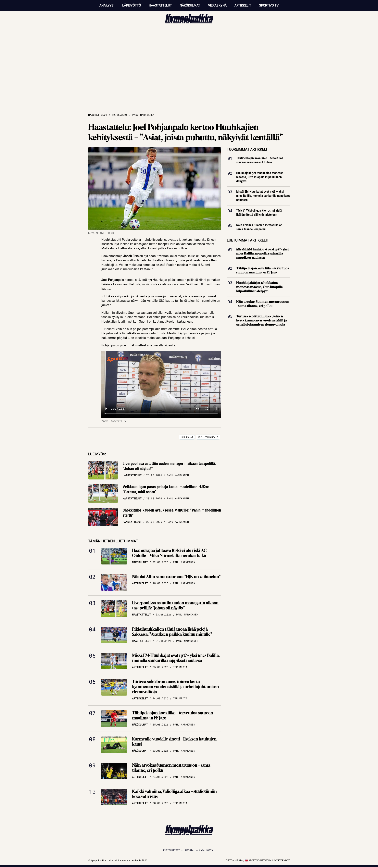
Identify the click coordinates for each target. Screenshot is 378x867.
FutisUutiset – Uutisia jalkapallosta (188, 850)
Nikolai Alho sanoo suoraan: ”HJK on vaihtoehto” (176, 576)
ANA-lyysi (106, 5)
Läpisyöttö (131, 5)
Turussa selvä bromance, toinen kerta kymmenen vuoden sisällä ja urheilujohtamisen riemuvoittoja (175, 686)
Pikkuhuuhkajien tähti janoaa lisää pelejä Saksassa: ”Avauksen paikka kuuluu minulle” (172, 632)
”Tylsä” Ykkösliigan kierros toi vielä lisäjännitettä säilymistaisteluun (259, 213)
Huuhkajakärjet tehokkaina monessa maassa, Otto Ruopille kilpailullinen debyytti (259, 177)
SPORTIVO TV (269, 5)
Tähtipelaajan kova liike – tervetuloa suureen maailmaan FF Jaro (172, 715)
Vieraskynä (217, 5)
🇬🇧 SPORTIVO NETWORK (258, 860)
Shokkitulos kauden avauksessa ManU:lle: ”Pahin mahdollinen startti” (172, 513)
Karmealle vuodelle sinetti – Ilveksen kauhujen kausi (174, 742)
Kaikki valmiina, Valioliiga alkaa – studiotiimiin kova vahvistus (174, 794)
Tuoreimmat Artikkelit (248, 149)
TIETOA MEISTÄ (234, 860)
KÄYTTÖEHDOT (281, 860)
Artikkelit (242, 5)
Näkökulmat (190, 5)
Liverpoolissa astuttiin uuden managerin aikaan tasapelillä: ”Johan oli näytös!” (169, 466)
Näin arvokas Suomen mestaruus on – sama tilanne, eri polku (171, 768)
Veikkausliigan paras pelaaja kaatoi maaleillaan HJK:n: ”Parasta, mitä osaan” (166, 489)
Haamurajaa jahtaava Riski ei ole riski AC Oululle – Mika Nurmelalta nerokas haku (169, 553)
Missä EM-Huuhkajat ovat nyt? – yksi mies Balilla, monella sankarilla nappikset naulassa (176, 658)
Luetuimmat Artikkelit (248, 240)
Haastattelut (160, 5)
